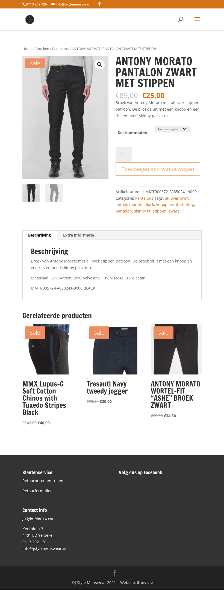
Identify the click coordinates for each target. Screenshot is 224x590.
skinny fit (142, 211)
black (149, 204)
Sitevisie (145, 582)
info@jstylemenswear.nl (44, 548)
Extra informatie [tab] (78, 235)
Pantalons (60, 48)
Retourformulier (37, 490)
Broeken (42, 48)
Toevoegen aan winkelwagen (158, 169)
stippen (160, 211)
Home (27, 48)
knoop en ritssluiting (175, 204)
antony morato (129, 204)
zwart (174, 211)
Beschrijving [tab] (39, 235)
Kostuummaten (132, 132)
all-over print (177, 198)
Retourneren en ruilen (42, 480)
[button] (100, 64)
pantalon (124, 211)
